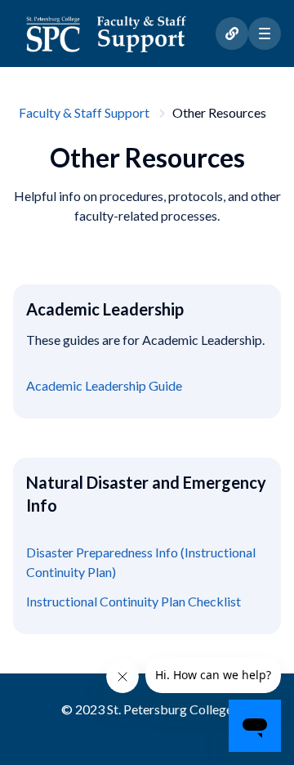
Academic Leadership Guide (104, 385)
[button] (264, 33)
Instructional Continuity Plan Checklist (133, 601)
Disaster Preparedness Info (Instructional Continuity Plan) (141, 561)
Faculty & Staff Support (84, 112)
